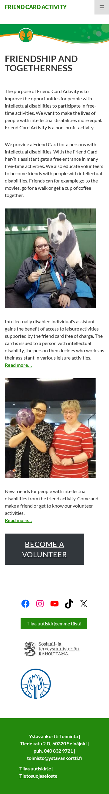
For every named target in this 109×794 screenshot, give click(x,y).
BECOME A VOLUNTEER (44, 549)
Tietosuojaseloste (38, 776)
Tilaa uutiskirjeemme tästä (54, 623)
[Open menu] (101, 7)
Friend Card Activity (36, 7)
